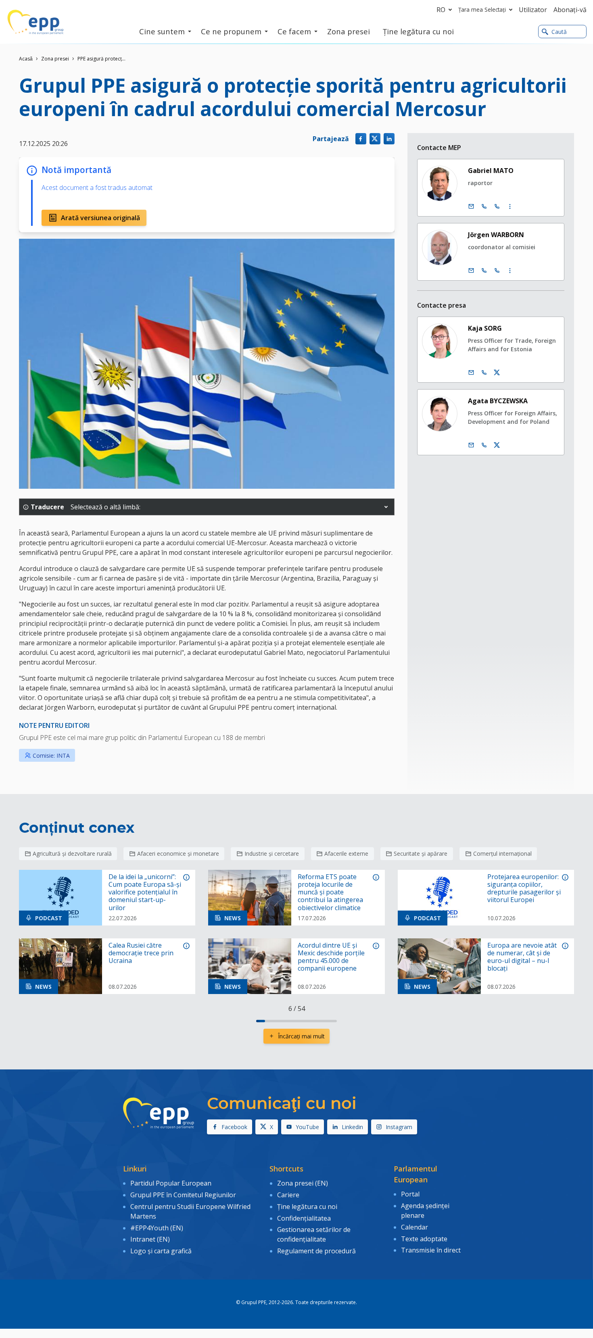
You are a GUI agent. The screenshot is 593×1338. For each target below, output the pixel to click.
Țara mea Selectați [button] (482, 9)
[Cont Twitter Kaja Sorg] (497, 372)
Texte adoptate (424, 1238)
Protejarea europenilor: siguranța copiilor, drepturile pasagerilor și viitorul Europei (524, 888)
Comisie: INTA (51, 755)
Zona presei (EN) (302, 1183)
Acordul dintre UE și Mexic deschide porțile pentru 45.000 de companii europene (331, 957)
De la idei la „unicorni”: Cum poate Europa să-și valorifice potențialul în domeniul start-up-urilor (145, 892)
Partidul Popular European (170, 1183)
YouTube (307, 1127)
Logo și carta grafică (161, 1250)
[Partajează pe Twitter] (375, 138)
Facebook (234, 1127)
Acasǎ (26, 58)
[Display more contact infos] (510, 206)
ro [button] (440, 9)
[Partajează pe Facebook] (360, 138)
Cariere (288, 1194)
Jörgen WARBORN (496, 234)
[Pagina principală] (35, 22)
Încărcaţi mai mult (301, 1036)
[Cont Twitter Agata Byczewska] (497, 445)
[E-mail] (471, 206)
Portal (410, 1194)
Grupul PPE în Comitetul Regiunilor (183, 1194)
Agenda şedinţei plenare (425, 1210)
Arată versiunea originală (100, 217)
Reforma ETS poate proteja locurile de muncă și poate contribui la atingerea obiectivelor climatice (330, 892)
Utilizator (533, 9)
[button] (386, 507)
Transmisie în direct (431, 1250)
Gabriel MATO (491, 170)
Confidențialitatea (304, 1218)
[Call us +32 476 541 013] (484, 372)
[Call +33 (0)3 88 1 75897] (497, 270)
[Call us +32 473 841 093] (484, 445)
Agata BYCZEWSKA (498, 400)
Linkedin (352, 1127)
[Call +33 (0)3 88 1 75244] (497, 206)
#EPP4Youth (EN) (156, 1227)
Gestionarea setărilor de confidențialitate (314, 1234)
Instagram (399, 1127)
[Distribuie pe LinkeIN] (389, 138)
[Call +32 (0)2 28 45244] (484, 206)
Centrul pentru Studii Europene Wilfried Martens (190, 1211)
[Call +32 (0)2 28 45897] (484, 270)
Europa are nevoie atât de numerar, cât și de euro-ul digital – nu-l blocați (522, 957)
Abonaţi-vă (570, 9)
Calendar (414, 1227)
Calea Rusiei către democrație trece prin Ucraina (141, 953)
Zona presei (55, 58)
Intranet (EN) (150, 1239)
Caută (559, 31)
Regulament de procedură (316, 1250)
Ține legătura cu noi (307, 1206)
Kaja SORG (485, 328)
